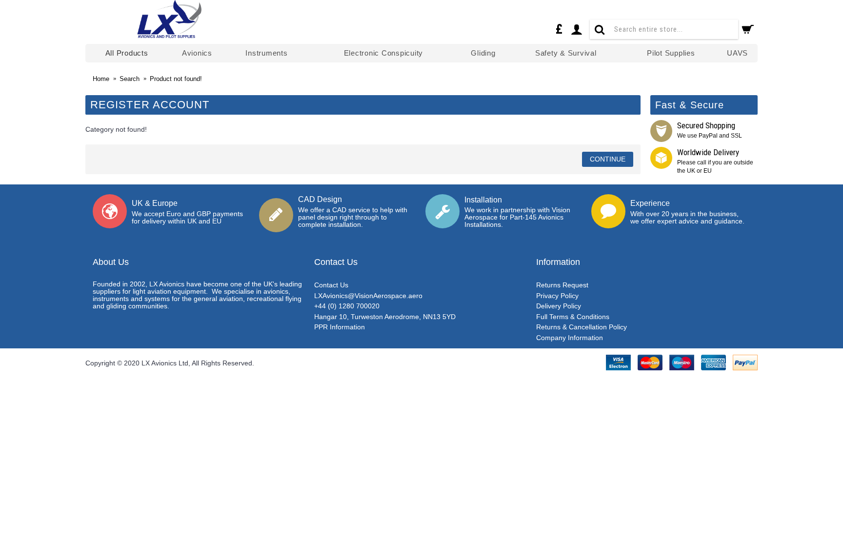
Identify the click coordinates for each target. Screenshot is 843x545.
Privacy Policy (557, 296)
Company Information (569, 338)
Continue (607, 159)
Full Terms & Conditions (572, 317)
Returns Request (562, 285)
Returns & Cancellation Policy (581, 327)
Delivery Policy (558, 306)
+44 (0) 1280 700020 (347, 306)
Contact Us (331, 285)
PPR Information (339, 327)
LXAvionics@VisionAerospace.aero (368, 296)
